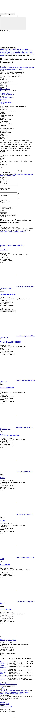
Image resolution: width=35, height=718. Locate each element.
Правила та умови (5, 690)
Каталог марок (24, 692)
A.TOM (2, 478)
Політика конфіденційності (19, 690)
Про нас (2, 684)
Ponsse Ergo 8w (2, 662)
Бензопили (3, 53)
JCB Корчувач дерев (8, 640)
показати (3, 213)
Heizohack (4, 250)
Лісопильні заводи (11, 52)
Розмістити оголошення (8, 311)
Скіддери (20, 52)
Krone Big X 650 (3, 673)
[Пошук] (13, 23)
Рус (3, 688)
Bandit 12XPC (5, 565)
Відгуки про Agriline (11, 692)
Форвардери (17, 51)
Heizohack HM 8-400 (7, 294)
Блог (18, 692)
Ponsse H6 (3, 676)
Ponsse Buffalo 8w (3, 666)
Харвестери (9, 51)
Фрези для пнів (27, 52)
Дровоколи (25, 51)
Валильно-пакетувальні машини (16, 53)
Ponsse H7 (3, 670)
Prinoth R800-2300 (7, 388)
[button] (17, 39)
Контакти (14, 684)
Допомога (8, 684)
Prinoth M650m (5, 609)
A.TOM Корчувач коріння (9, 435)
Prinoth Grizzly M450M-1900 (10, 342)
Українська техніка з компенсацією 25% (12, 693)
